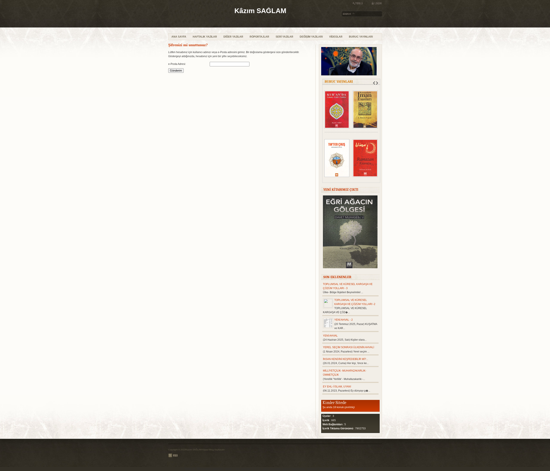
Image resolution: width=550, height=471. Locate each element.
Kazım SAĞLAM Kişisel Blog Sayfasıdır (205, 449)
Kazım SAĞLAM (202, 16)
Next (377, 83)
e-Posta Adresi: (177, 64)
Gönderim (176, 70)
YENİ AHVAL (330, 335)
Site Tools (359, 3)
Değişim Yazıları (311, 36)
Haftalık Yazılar (205, 36)
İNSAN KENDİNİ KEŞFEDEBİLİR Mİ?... (345, 359)
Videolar (335, 36)
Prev (374, 83)
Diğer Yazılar (233, 36)
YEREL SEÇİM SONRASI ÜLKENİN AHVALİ (348, 347)
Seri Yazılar (284, 36)
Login (374, 3)
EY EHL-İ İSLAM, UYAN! (337, 386)
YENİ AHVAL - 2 (343, 319)
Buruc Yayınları (361, 36)
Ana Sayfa (178, 36)
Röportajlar (259, 36)
